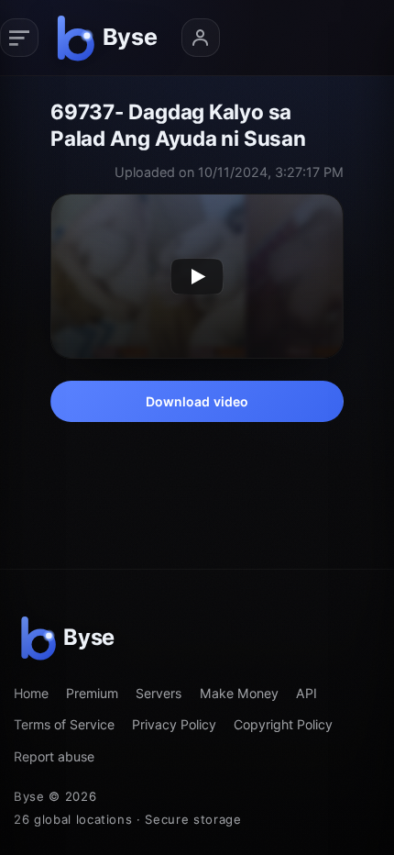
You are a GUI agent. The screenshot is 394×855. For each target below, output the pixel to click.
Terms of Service (64, 724)
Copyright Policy (283, 724)
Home (31, 693)
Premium (92, 693)
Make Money (239, 693)
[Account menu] (200, 37)
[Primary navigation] (19, 37)
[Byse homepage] (109, 37)
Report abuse (54, 756)
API (306, 693)
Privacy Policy (174, 724)
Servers (158, 693)
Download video (197, 401)
